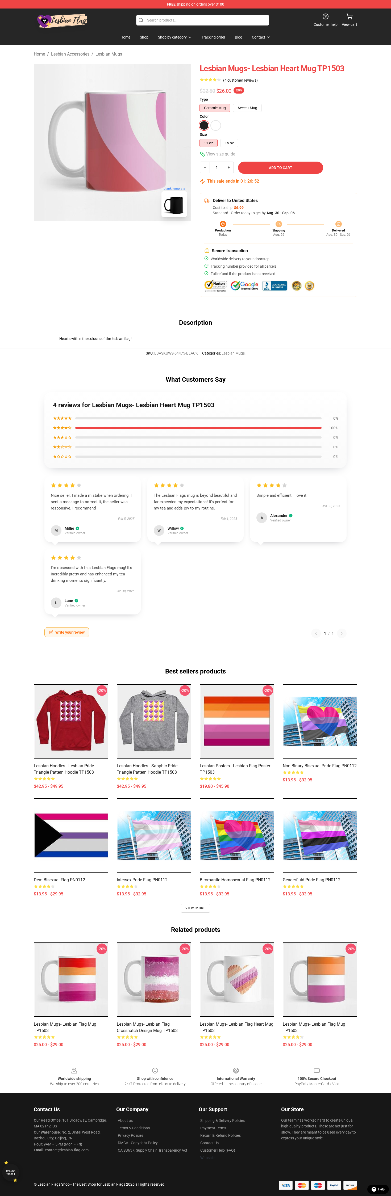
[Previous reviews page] (316, 633)
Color (204, 116)
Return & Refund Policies (220, 1135)
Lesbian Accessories (70, 54)
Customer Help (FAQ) (217, 1150)
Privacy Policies (130, 1135)
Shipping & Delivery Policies (222, 1120)
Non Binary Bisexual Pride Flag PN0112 (320, 765)
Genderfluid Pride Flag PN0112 (311, 879)
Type (204, 99)
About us (125, 1120)
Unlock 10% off (10, 1172)
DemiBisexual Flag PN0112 (59, 879)
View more (195, 908)
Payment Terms (213, 1128)
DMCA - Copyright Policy (138, 1143)
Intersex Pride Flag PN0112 (142, 879)
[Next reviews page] (342, 633)
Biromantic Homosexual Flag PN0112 (235, 879)
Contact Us (209, 1143)
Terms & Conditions (134, 1128)
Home (39, 54)
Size (203, 134)
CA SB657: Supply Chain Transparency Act (152, 1150)
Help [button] (381, 1189)
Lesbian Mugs (108, 54)
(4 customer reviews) (240, 80)
